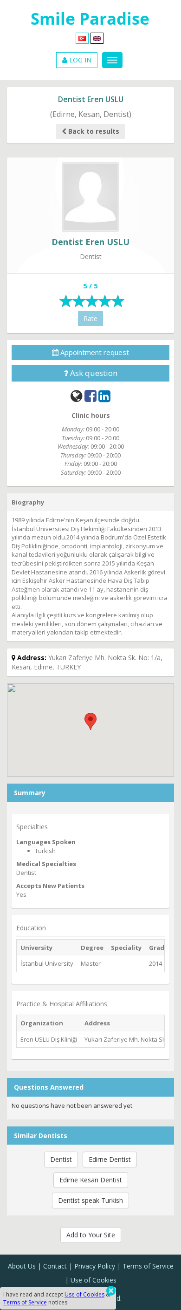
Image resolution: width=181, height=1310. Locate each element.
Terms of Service (148, 1266)
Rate (90, 318)
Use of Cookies (93, 1280)
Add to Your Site (90, 1234)
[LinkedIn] (104, 395)
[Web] (77, 395)
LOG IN (79, 59)
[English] (97, 37)
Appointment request (93, 352)
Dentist (61, 1159)
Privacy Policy (94, 1266)
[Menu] (112, 60)
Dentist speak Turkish (90, 1200)
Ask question (92, 373)
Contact (55, 1266)
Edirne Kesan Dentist (90, 1179)
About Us (22, 1266)
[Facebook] (90, 395)
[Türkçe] (82, 37)
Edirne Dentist (110, 1159)
